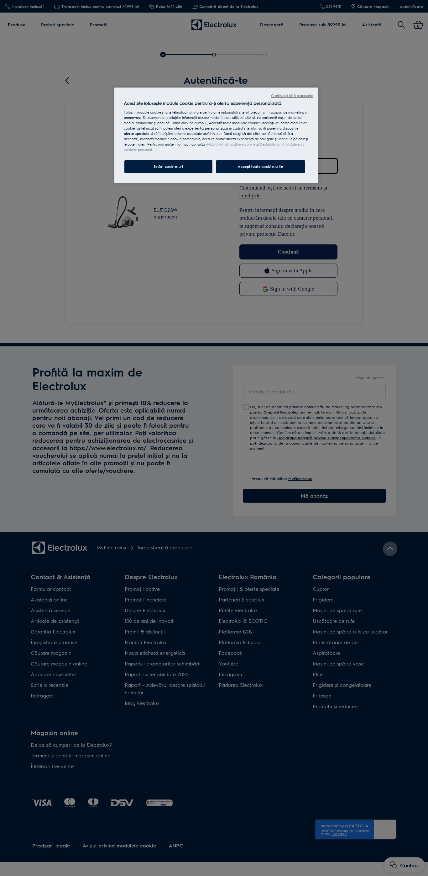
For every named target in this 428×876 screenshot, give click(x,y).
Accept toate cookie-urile (260, 166)
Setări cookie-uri (168, 166)
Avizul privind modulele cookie (230, 144)
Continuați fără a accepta (292, 95)
